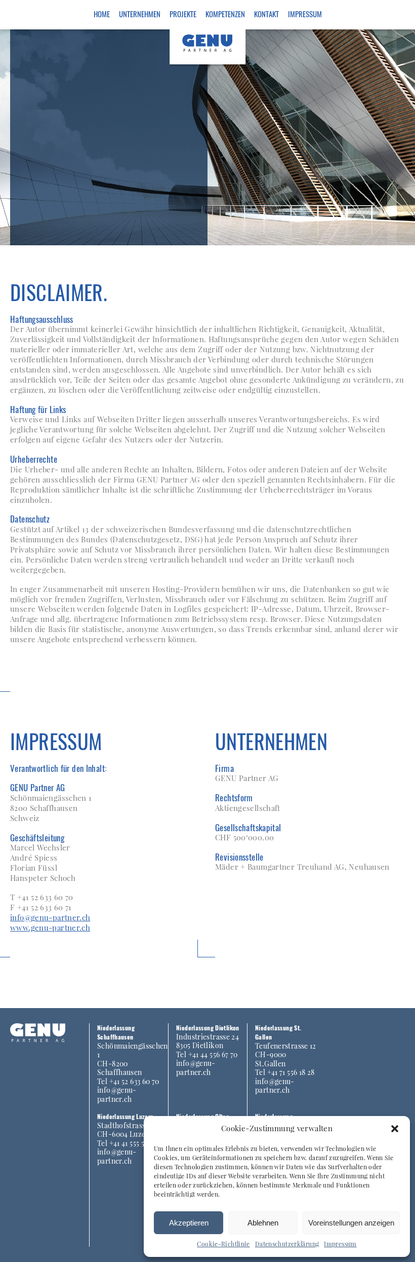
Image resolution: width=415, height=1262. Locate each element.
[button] (395, 1129)
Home (102, 13)
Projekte (183, 13)
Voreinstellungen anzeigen (351, 1222)
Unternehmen (139, 13)
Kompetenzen (225, 13)
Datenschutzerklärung (287, 1244)
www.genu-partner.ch (50, 927)
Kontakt (266, 13)
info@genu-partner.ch (50, 917)
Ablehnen (262, 1222)
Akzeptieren (189, 1222)
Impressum (340, 1244)
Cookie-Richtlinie (223, 1244)
